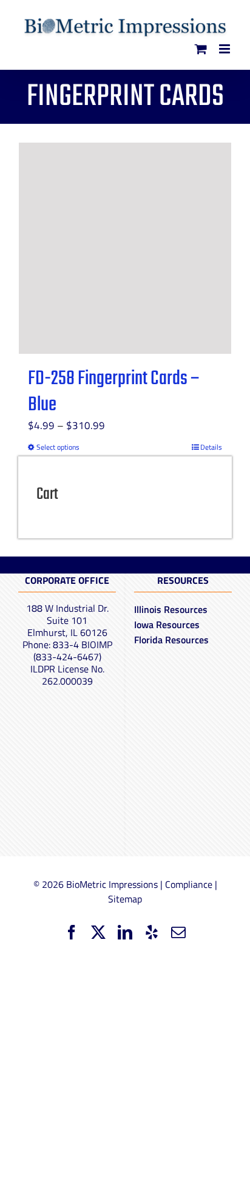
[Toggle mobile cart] (201, 48)
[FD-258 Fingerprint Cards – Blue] (125, 248)
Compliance (188, 884)
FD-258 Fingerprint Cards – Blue (114, 392)
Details (211, 447)
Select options (57, 447)
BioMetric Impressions (112, 884)
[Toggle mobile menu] (225, 48)
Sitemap (125, 899)
